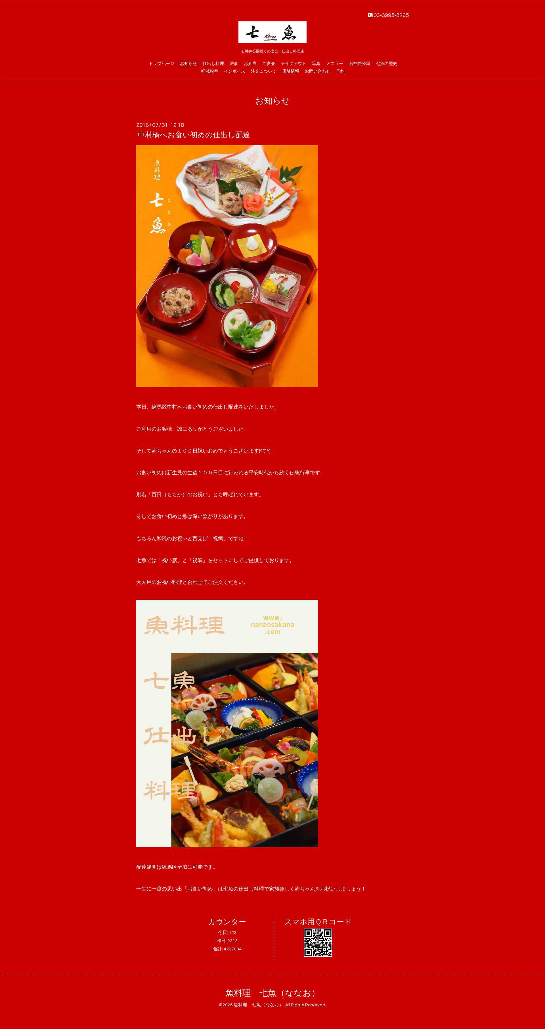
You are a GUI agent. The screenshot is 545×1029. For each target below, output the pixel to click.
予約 (340, 71)
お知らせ (188, 64)
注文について (263, 71)
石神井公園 (359, 64)
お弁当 (250, 64)
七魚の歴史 (386, 64)
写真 (316, 64)
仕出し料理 (213, 64)
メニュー (334, 64)
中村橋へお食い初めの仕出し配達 (194, 135)
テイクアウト (293, 64)
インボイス (234, 71)
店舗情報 (290, 71)
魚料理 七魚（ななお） (272, 993)
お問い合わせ (317, 71)
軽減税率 (209, 71)
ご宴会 (268, 64)
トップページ (161, 64)
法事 (234, 64)
